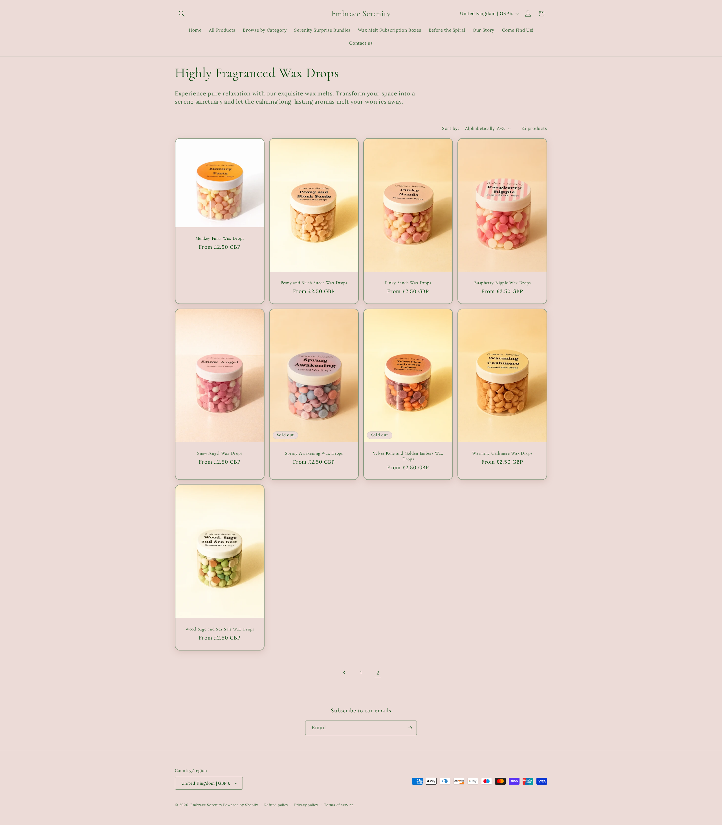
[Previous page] (344, 673)
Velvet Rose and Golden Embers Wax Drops (408, 455)
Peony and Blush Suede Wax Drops (314, 282)
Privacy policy (306, 805)
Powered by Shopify (240, 805)
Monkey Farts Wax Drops (219, 238)
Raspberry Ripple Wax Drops (502, 282)
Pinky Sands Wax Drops (408, 282)
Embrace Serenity (206, 805)
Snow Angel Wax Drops (219, 452)
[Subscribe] (410, 728)
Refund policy (276, 805)
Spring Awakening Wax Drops (314, 452)
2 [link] (378, 672)
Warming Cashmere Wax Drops (502, 452)
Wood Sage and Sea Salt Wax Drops (219, 629)
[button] (181, 13)
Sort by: (450, 128)
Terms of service (339, 805)
